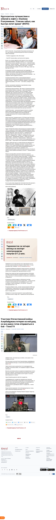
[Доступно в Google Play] (51, 470)
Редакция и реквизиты (30, 451)
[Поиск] (31, 9)
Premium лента (17, 451)
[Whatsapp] (2, 470)
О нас (27, 449)
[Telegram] (12, 470)
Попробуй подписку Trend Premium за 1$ (17, 230)
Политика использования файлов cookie (49, 459)
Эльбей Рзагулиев (11, 219)
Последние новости (18, 449)
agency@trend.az (4, 462)
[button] (2, 29)
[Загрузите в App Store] (43, 470)
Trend (19, 266)
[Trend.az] (5, 9)
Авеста (28, 266)
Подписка (38, 449)
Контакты (27, 452)
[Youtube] (9, 470)
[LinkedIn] (14, 470)
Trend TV (8, 416)
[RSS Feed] (17, 470)
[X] (7, 470)
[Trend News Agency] (4, 448)
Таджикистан (10, 299)
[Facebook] (5, 470)
